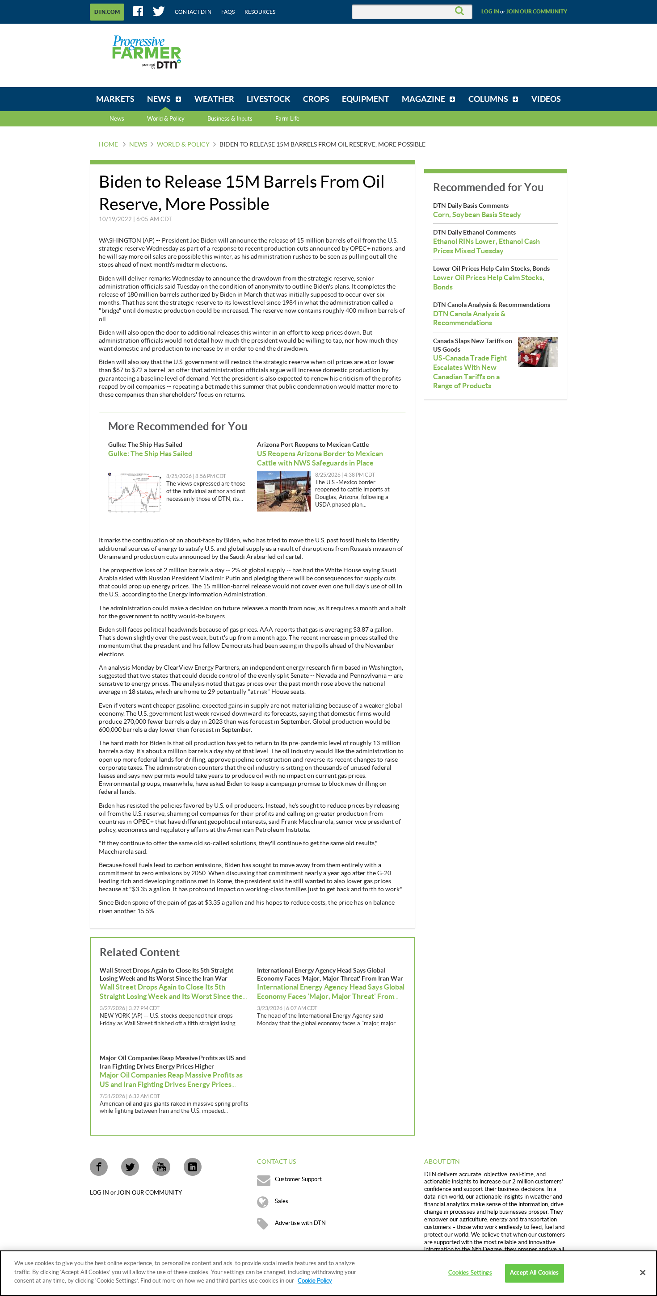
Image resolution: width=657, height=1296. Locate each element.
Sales (281, 1201)
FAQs (228, 12)
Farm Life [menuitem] (287, 119)
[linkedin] (193, 1167)
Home (108, 145)
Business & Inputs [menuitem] (230, 119)
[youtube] (161, 1167)
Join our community (536, 11)
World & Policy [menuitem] (166, 119)
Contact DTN (193, 12)
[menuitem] (115, 99)
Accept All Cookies (534, 1273)
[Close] (643, 1273)
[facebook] (99, 1167)
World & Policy (183, 145)
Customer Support (298, 1179)
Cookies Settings (470, 1273)
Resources (259, 12)
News (117, 119)
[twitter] (130, 1167)
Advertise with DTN (300, 1223)
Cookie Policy (315, 1281)
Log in (490, 11)
